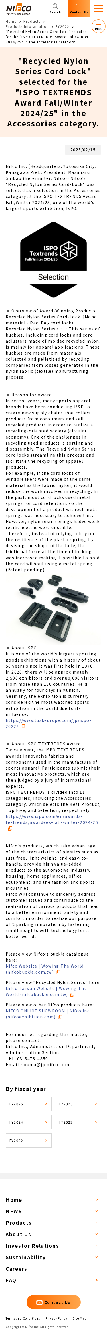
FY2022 (62, 26)
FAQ (11, 1280)
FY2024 (16, 1122)
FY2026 (16, 1103)
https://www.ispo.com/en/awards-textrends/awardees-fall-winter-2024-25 (52, 819)
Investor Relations (32, 1245)
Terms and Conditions (23, 1318)
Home (11, 21)
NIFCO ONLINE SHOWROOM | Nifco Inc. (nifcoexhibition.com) (48, 1014)
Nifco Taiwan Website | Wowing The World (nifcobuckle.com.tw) (46, 991)
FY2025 (66, 1103)
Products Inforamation (27, 26)
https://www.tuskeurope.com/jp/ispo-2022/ (49, 723)
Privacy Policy (56, 1318)
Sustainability (26, 1257)
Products (32, 21)
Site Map (80, 1318)
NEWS (14, 1211)
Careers (16, 1268)
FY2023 (66, 1122)
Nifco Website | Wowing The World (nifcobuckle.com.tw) (45, 969)
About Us (18, 1234)
